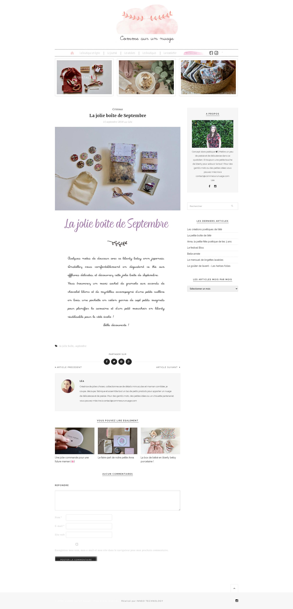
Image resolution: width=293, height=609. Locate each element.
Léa (130, 121)
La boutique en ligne (90, 53)
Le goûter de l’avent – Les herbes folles (208, 266)
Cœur (146, 77)
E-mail (59, 526)
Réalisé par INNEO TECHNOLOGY (142, 601)
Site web (60, 534)
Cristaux (84, 77)
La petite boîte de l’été (199, 235)
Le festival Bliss (195, 247)
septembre (80, 346)
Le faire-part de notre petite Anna (116, 457)
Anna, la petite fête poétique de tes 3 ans (209, 241)
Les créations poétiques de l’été (204, 229)
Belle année (193, 253)
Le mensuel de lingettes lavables (205, 260)
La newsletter (170, 53)
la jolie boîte (66, 346)
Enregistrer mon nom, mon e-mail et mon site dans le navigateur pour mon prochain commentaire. (112, 550)
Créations (208, 77)
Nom (58, 517)
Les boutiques (149, 53)
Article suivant (167, 367)
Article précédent (69, 367)
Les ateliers (129, 53)
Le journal (112, 53)
